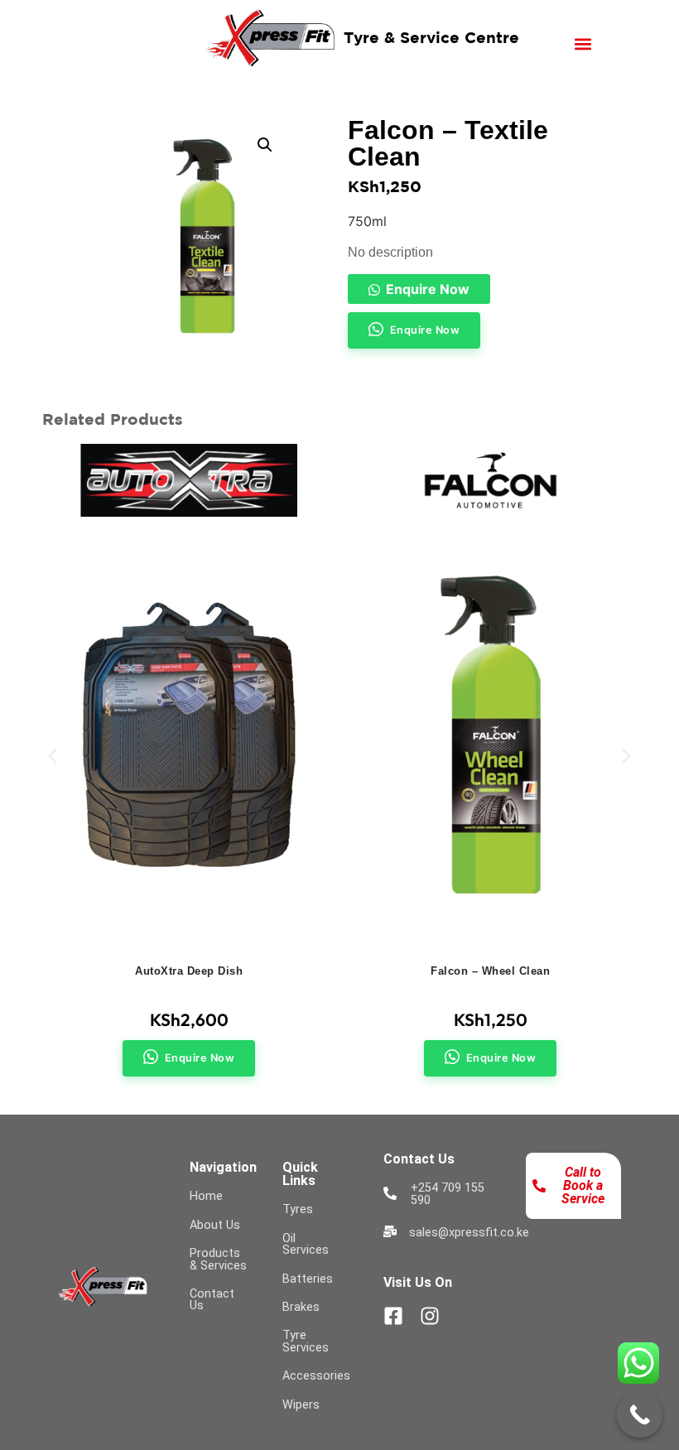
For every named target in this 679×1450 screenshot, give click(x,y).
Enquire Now (428, 289)
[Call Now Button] (639, 1415)
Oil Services (305, 1244)
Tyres (297, 1209)
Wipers (301, 1405)
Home (206, 1196)
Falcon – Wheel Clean (490, 971)
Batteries (307, 1279)
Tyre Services (305, 1341)
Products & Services (218, 1259)
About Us (215, 1225)
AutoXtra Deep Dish (189, 971)
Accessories (316, 1376)
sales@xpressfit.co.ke (469, 1233)
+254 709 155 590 (447, 1194)
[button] (583, 43)
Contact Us (212, 1300)
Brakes (301, 1307)
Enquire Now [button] (425, 330)
